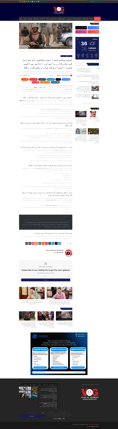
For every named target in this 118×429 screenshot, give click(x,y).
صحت (48, 18)
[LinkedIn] (53, 243)
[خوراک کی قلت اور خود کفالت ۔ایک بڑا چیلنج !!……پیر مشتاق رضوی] (95, 96)
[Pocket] (33, 243)
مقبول (93, 64)
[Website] (62, 252)
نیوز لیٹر (19, 18)
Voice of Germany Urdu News (64, 75)
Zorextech (59, 331)
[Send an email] (57, 75)
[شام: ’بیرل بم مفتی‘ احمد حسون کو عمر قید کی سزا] (22, 396)
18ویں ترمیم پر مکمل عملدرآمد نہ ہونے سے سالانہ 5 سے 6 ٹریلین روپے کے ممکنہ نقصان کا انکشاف (93, 138)
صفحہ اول (104, 18)
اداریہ (25, 18)
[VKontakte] (39, 243)
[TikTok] (54, 252)
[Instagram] (56, 252)
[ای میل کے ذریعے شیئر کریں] (30, 243)
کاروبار (43, 18)
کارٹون (36, 18)
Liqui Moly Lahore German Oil (87, 103)
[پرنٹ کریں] (26, 243)
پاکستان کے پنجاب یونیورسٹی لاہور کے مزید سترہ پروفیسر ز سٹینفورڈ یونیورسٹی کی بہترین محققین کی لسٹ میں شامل (87, 76)
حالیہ (81, 64)
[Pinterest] (46, 243)
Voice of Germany (94, 424)
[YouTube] (57, 252)
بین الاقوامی (78, 18)
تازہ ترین (54, 18)
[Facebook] (59, 243)
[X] (56, 243)
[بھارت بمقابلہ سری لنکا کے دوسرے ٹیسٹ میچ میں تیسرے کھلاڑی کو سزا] (28, 392)
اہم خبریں (70, 18)
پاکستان (98, 18)
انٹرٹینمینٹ (62, 18)
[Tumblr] (49, 243)
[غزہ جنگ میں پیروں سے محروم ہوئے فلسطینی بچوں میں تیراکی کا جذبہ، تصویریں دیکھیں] (34, 396)
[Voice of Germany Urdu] (59, 10)
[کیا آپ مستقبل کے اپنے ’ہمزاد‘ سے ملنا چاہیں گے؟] (28, 396)
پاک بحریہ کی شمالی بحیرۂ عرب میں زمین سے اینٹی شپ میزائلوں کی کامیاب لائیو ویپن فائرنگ (83, 70)
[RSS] (54, 419)
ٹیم (14, 18)
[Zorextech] (59, 353)
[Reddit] (43, 243)
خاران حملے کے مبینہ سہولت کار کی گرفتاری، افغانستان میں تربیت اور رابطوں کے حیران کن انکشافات (64, 323)
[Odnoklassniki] (36, 243)
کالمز (30, 18)
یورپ (92, 18)
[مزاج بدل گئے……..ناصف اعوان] (93, 114)
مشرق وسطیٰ (86, 18)
